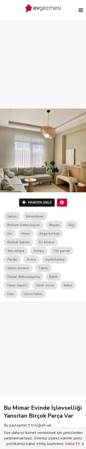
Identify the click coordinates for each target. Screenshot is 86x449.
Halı (10, 293)
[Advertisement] (43, 60)
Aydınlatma (54, 259)
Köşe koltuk (49, 233)
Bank (53, 276)
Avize (31, 259)
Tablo (43, 268)
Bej (71, 224)
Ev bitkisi (46, 242)
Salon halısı (33, 293)
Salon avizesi (18, 268)
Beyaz (54, 224)
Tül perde (61, 250)
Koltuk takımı (18, 242)
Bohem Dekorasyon (23, 224)
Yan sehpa (15, 250)
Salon (12, 216)
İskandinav (35, 216)
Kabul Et (72, 443)
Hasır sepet (17, 285)
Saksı (67, 285)
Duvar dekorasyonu (23, 276)
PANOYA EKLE (39, 202)
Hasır (26, 233)
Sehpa (38, 250)
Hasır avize (45, 285)
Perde (12, 259)
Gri (9, 233)
